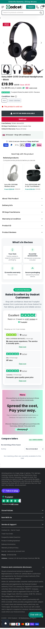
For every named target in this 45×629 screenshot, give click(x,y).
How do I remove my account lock (13, 551)
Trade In (31, 7)
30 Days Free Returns (11, 212)
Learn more (33, 88)
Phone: (4, 555)
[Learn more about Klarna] (27, 88)
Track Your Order (7, 534)
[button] (41, 42)
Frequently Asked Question (11, 537)
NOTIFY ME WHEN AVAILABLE (24, 113)
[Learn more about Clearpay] (23, 88)
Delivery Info (7, 205)
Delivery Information (8, 544)
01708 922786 (11, 555)
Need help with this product (22, 154)
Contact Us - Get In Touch (11, 530)
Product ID (6, 225)
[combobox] (20, 12)
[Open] (6, 623)
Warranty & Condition (11, 219)
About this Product (10, 198)
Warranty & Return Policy (10, 548)
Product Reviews (9, 232)
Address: (5, 558)
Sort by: (3, 449)
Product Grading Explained (11, 541)
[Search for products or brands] (41, 12)
